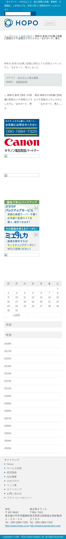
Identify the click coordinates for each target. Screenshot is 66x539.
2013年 (7, 373)
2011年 (7, 388)
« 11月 (16, 315)
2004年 (7, 441)
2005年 (7, 433)
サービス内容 (14, 468)
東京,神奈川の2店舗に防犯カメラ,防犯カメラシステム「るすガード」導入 (48, 99)
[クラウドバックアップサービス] (21, 224)
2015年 (7, 358)
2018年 (7, 344)
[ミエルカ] (21, 250)
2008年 (7, 411)
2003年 (7, 448)
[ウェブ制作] (21, 157)
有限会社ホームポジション (21, 22)
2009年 (7, 403)
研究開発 (12, 472)
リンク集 (12, 485)
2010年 (7, 396)
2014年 (7, 366)
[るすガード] (21, 176)
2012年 (7, 381)
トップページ (11, 36)
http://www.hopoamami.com (45, 525)
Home (10, 464)
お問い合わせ (14, 493)
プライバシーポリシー (19, 497)
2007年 (7, 418)
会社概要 (12, 476)
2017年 (7, 351)
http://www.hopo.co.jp (17, 525)
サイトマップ (14, 489)
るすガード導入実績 (28, 77)
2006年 (7, 426)
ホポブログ (26, 36)
